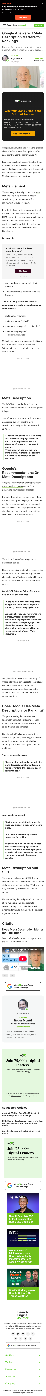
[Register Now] (23, 1202)
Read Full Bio (23, 1013)
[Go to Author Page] (5, 58)
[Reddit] (25, 1339)
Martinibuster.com (23, 1027)
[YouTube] (23, 1334)
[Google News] (13, 1334)
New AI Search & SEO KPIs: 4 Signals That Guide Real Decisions (21, 1219)
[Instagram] (20, 1339)
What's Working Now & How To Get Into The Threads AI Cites (22, 1293)
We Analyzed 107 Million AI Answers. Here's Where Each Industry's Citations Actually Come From (20, 1256)
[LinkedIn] (18, 1334)
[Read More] (23, 1237)
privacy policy (16, 1096)
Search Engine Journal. (22, 1390)
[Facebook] (28, 1334)
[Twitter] (33, 1334)
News (5, 975)
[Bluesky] (16, 1339)
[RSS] (30, 1339)
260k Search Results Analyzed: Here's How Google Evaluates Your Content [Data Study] (22, 1123)
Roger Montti (16, 58)
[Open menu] (4, 25)
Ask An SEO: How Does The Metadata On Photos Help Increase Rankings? (21, 1114)
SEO (12, 975)
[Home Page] (16, 25)
